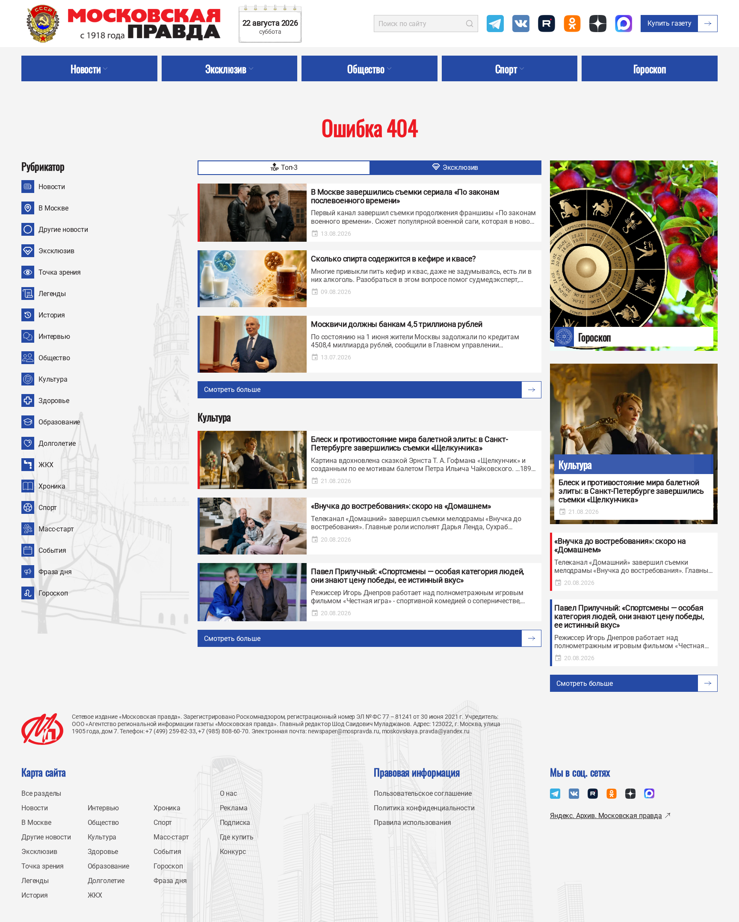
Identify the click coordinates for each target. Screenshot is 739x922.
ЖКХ (45, 465)
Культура (53, 379)
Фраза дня (55, 572)
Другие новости (63, 229)
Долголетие (56, 443)
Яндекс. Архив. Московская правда (606, 816)
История (51, 315)
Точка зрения (59, 272)
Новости (51, 187)
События (52, 550)
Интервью (54, 336)
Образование (59, 422)
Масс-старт (56, 529)
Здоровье (53, 401)
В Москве (53, 208)
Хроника (51, 486)
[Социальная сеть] (495, 23)
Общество (54, 358)
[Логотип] (42, 729)
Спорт (47, 508)
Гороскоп (53, 593)
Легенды (52, 294)
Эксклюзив (56, 251)
